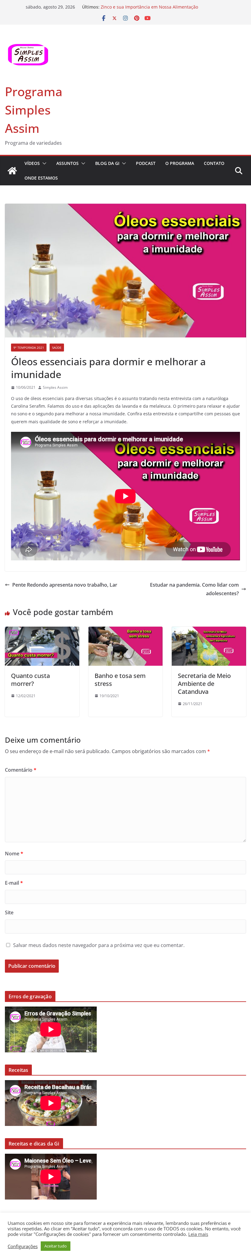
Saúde (57, 347)
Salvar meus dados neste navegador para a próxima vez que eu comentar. (99, 945)
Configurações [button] (23, 1246)
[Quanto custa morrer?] (42, 631)
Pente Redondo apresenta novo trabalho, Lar (64, 584)
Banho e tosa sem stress (120, 680)
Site (9, 912)
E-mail (14, 882)
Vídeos (32, 163)
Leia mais (198, 1234)
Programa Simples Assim (33, 110)
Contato (214, 163)
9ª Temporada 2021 (28, 347)
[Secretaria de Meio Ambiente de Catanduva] (209, 631)
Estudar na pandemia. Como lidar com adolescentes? (194, 589)
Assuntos (67, 163)
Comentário (20, 770)
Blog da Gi (107, 163)
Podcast (145, 163)
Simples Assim (55, 387)
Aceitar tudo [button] (55, 1246)
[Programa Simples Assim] (12, 170)
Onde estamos (41, 178)
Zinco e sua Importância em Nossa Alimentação (149, 7)
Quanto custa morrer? (30, 680)
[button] (43, 163)
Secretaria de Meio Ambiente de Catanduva (204, 684)
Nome (14, 853)
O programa (179, 163)
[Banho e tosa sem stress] (125, 631)
